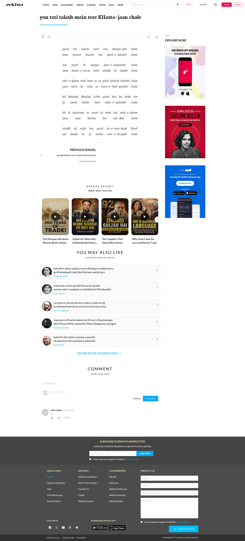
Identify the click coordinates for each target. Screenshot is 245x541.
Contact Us (83, 489)
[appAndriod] (100, 527)
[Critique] (49, 36)
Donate (238, 5)
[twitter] (56, 527)
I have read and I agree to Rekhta (115, 459)
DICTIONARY (67, 5)
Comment (150, 398)
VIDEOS (80, 5)
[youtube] (63, 527)
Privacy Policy (131, 459)
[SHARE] (149, 37)
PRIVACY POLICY (53, 538)
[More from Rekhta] (215, 4)
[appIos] (117, 527)
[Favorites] (156, 37)
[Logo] (14, 5)
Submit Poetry (54, 501)
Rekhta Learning (117, 495)
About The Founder (87, 483)
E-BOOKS (91, 5)
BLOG (111, 5)
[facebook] (50, 527)
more (120, 5)
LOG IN (203, 4)
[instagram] (70, 527)
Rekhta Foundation (87, 477)
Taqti (49, 489)
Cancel (137, 398)
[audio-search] (177, 4)
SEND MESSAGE (186, 529)
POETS (46, 5)
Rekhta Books (116, 501)
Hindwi (112, 477)
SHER (55, 5)
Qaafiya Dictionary (56, 483)
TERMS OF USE (68, 538)
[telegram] (76, 527)
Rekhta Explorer (86, 501)
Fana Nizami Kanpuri (53, 25)
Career (81, 495)
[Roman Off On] (43, 36)
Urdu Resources (54, 495)
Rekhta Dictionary (118, 489)
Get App (226, 5)
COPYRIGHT (81, 538)
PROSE (102, 5)
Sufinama (113, 483)
